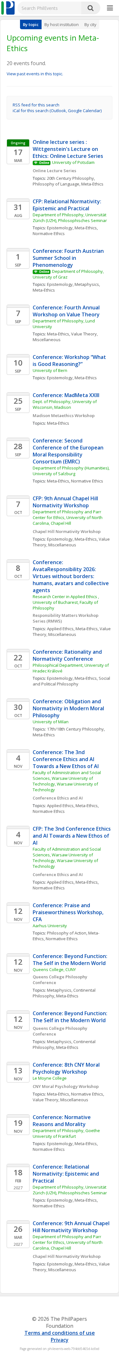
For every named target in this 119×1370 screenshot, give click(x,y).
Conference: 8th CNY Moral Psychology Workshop (67, 1068)
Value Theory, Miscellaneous (72, 542)
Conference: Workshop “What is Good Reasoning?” (70, 361)
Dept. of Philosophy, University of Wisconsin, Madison (65, 404)
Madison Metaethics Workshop (64, 415)
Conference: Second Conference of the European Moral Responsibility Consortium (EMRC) (69, 451)
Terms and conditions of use (59, 1332)
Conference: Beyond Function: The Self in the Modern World (71, 960)
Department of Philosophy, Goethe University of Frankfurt (67, 1133)
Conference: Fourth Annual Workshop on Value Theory (67, 311)
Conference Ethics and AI (58, 798)
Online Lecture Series (54, 170)
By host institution (61, 24)
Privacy (60, 1339)
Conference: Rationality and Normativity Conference (68, 655)
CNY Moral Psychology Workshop (66, 1086)
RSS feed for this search (36, 105)
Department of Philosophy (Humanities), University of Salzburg (71, 470)
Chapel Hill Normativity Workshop (67, 531)
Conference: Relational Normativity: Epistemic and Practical (66, 1173)
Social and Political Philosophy (72, 681)
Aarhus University (50, 925)
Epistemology (60, 228)
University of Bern (50, 370)
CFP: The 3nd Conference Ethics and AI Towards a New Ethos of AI (72, 835)
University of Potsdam (73, 162)
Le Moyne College (50, 1078)
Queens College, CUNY (54, 969)
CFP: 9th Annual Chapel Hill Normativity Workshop (66, 502)
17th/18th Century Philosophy (75, 729)
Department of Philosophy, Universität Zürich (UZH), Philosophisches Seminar (70, 217)
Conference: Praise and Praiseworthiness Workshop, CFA (69, 912)
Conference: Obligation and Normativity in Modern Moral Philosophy (69, 708)
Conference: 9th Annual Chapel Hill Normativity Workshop (72, 1227)
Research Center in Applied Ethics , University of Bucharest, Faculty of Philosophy (66, 602)
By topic (31, 24)
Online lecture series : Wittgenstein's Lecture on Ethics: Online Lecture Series (68, 148)
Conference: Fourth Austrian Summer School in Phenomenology (69, 257)
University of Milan (51, 722)
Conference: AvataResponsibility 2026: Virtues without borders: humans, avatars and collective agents (71, 576)
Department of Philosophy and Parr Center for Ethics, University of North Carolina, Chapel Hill (68, 517)
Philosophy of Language (56, 184)
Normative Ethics (49, 233)
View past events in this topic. (35, 74)
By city (90, 24)
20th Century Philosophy (70, 178)
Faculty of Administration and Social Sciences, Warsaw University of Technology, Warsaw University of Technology (67, 781)
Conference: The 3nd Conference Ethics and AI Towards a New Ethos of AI (66, 759)
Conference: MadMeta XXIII (66, 395)
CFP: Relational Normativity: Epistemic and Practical (67, 205)
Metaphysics (87, 284)
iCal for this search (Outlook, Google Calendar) (57, 110)
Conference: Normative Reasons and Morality (62, 1121)
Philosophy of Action (66, 933)
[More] (110, 8)
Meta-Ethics (92, 184)
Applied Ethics (60, 628)
